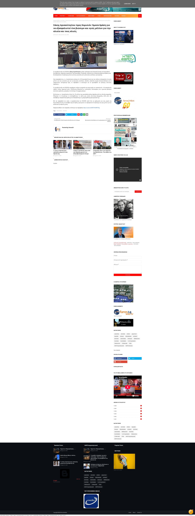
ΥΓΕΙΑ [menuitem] (99, 15)
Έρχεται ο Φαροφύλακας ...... (68, 449)
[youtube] (120, 361)
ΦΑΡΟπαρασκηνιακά (119, 345)
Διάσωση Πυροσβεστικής (120, 242)
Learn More (127, 3)
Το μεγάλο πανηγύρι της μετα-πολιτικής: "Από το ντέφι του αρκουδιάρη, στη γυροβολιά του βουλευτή (99, 457)
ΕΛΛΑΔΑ (122, 336)
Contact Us (139, 512)
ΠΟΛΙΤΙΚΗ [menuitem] (62, 15)
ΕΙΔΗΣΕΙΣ (116, 336)
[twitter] (135, 358)
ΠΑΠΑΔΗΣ (130, 338)
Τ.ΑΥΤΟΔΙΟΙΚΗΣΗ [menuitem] (80, 15)
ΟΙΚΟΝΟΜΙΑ (59, 110)
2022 (128, 416)
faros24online (64, 512)
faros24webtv (117, 350)
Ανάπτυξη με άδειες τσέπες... (68, 455)
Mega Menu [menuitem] (91, 15)
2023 (128, 413)
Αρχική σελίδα (56, 20)
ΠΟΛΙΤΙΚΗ (62, 20)
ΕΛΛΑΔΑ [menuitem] (123, 15)
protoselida (131, 148)
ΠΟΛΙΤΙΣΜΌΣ (123, 341)
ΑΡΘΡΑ (128, 334)
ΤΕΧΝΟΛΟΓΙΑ (117, 343)
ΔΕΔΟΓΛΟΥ (134, 334)
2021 (128, 419)
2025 (128, 408)
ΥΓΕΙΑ (130, 343)
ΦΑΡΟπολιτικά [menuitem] (107, 15)
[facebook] (120, 358)
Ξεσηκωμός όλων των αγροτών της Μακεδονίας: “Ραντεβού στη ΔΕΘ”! (102, 152)
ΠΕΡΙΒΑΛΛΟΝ (136, 338)
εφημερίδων (126, 148)
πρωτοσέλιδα (120, 148)
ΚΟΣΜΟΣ (135, 336)
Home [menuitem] (56, 15)
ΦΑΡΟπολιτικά (129, 345)
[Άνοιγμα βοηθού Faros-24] (191, 512)
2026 (128, 405)
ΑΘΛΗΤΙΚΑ (116, 334)
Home (130, 512)
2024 (128, 411)
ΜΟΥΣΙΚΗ (116, 338)
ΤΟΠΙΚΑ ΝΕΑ (124, 343)
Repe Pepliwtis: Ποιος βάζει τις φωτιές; (123, 244)
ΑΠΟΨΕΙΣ (123, 334)
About (134, 512)
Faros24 (56, 34)
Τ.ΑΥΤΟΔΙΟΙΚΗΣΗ (131, 341)
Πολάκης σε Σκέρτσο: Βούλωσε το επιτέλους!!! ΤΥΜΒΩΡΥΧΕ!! (100, 465)
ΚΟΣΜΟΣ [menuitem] (117, 15)
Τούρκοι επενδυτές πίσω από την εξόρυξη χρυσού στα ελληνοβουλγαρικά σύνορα (81, 152)
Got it (134, 3)
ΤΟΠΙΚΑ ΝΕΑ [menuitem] (71, 15)
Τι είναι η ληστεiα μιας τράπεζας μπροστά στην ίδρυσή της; (60, 152)
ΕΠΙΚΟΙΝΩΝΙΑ (128, 336)
